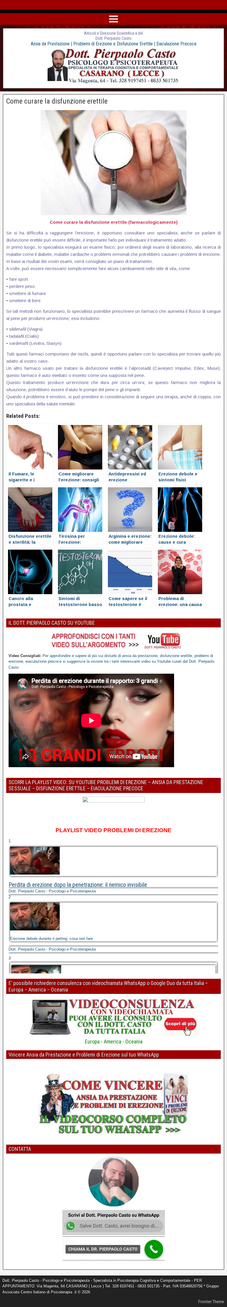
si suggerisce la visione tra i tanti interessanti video (106, 661)
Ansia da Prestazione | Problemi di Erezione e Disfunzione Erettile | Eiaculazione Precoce (114, 44)
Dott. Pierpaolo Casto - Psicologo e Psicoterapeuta (52, 891)
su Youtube (162, 661)
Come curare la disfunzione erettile (57, 101)
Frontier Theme (211, 1301)
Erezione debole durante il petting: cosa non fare (51, 938)
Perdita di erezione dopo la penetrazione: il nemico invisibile (78, 884)
